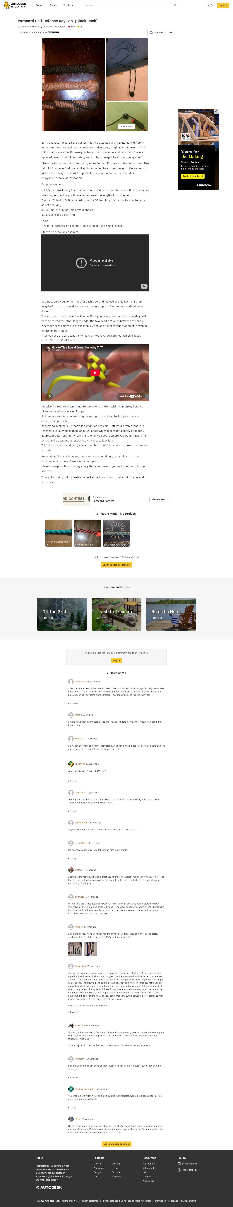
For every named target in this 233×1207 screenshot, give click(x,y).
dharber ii (80, 792)
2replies (74, 703)
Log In (209, 5)
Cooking (116, 1163)
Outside (36, 26)
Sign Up (223, 5)
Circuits (97, 1163)
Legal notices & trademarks (182, 1200)
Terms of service (70, 1200)
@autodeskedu (189, 1169)
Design (97, 1172)
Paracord (47, 26)
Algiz (77, 715)
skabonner (80, 681)
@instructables (189, 1163)
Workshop (99, 1168)
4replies (74, 1077)
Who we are (148, 1181)
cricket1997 (80, 843)
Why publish (149, 1163)
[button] (170, 32)
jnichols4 (79, 1059)
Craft (96, 1176)
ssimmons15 (81, 822)
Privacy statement (90, 1200)
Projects (40, 5)
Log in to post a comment (117, 1144)
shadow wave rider (84, 1089)
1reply (73, 781)
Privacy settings (110, 1200)
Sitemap (147, 1176)
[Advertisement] (198, 149)
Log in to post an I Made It (116, 564)
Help (145, 1172)
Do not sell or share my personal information (143, 1200)
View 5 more (126, 126)
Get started (148, 1168)
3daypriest (80, 966)
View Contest (158, 499)
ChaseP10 (80, 764)
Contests (53, 5)
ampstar (25, 26)
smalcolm (80, 1025)
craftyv (78, 870)
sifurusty (79, 897)
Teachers (68, 5)
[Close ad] (216, 111)
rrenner (79, 927)
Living (115, 1168)
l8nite (78, 1119)
